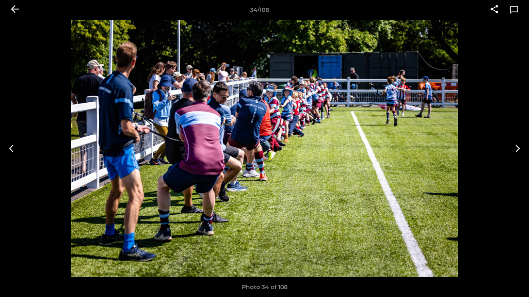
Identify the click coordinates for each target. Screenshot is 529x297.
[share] (494, 10)
